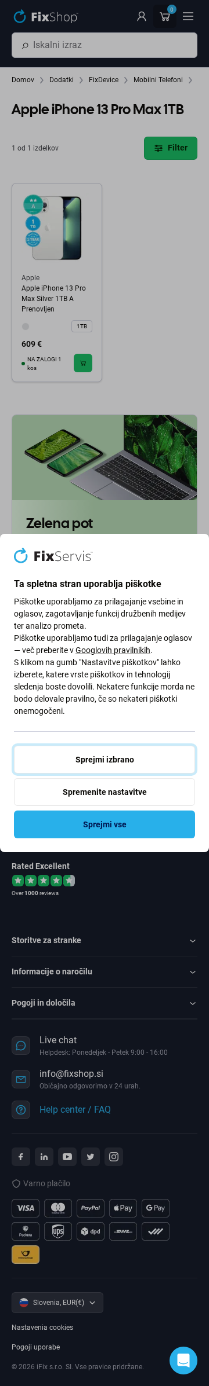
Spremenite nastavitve (105, 792)
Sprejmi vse (105, 824)
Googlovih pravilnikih (112, 650)
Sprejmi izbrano (104, 759)
